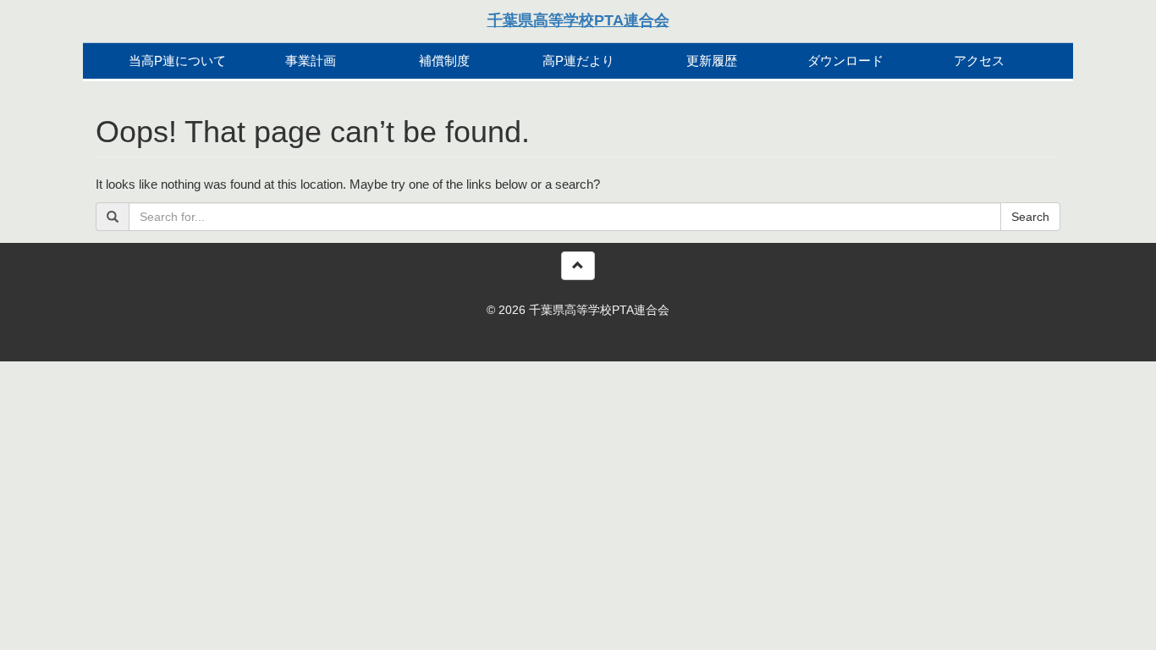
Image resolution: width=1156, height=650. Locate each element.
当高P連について (177, 60)
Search (1030, 216)
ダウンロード (845, 60)
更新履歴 (711, 60)
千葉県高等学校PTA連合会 (578, 20)
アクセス (979, 60)
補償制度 (444, 60)
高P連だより (578, 60)
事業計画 (310, 60)
